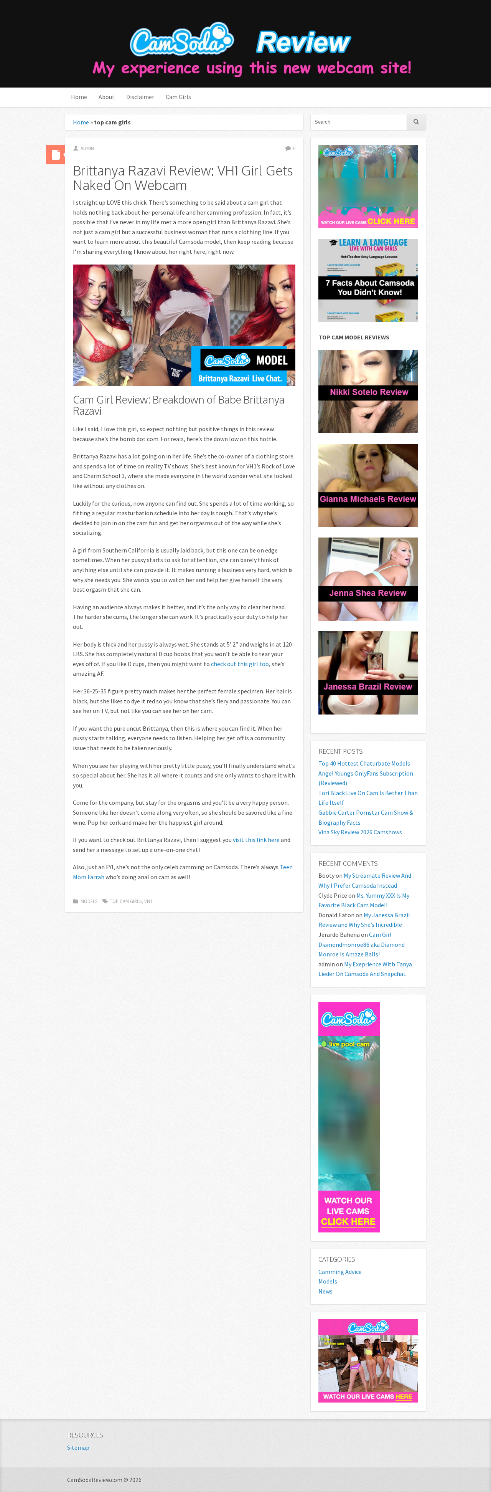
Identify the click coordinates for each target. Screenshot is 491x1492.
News (325, 1291)
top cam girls (126, 901)
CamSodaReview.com (250, 45)
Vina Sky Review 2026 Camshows (360, 832)
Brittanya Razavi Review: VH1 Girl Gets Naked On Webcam (183, 177)
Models (89, 901)
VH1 (148, 901)
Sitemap (78, 1447)
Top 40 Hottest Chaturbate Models (364, 763)
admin (87, 148)
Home (79, 97)
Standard (55, 154)
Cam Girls (178, 97)
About (107, 97)
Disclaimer (140, 97)
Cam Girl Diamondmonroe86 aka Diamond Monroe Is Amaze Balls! (361, 944)
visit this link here (256, 840)
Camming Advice (340, 1271)
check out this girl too (240, 664)
